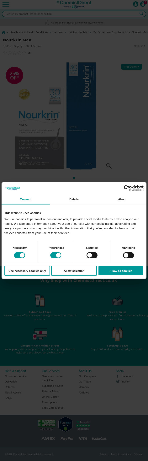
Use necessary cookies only (27, 270)
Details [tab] (74, 199)
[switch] (55, 255)
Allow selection (74, 270)
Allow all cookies (120, 270)
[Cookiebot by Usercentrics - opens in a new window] (127, 188)
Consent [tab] (25, 199)
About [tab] (122, 199)
